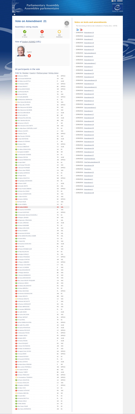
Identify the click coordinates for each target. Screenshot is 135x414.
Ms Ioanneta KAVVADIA (23, 233)
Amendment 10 (89, 83)
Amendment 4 (88, 189)
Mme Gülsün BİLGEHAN (24, 102)
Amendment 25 (89, 94)
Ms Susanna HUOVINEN (24, 209)
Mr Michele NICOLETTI (23, 301)
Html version (77, 29)
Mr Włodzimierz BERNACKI (24, 99)
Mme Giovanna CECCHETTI (25, 125)
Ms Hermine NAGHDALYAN (24, 293)
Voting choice (53, 73)
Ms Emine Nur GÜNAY (23, 191)
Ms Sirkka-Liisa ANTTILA (24, 81)
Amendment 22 (89, 172)
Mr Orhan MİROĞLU (22, 288)
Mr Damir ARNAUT (22, 86)
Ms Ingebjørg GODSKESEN (24, 181)
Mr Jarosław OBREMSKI (23, 309)
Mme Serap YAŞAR (22, 406)
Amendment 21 (89, 60)
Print (66, 26)
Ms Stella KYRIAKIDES (23, 257)
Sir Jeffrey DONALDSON (24, 149)
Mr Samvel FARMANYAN (24, 160)
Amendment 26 (89, 97)
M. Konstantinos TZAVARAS (24, 377)
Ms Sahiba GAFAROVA (23, 173)
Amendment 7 (88, 66)
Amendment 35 (89, 145)
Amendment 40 (89, 121)
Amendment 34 (89, 141)
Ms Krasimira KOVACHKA (24, 243)
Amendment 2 (88, 111)
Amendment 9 (88, 175)
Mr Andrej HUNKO (22, 207)
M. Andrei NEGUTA (22, 296)
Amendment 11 (89, 90)
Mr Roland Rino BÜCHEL (24, 118)
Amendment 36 (89, 148)
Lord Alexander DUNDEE (24, 154)
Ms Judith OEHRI (22, 312)
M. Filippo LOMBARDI (23, 262)
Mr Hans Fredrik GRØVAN (24, 188)
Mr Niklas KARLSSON (23, 228)
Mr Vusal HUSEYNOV (23, 212)
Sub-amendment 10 (90, 80)
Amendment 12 (89, 101)
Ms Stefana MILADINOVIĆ (24, 285)
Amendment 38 (89, 193)
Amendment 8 (88, 70)
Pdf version (81, 29)
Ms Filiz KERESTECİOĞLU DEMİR (26, 236)
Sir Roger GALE (21, 175)
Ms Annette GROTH (22, 186)
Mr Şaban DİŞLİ (21, 144)
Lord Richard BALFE (22, 91)
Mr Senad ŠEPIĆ (21, 354)
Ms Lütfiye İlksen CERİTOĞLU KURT (27, 128)
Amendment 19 (89, 46)
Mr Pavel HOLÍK (21, 202)
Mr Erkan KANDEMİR (23, 225)
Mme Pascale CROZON (23, 136)
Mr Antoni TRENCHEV (23, 375)
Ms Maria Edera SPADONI (24, 364)
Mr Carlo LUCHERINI (23, 267)
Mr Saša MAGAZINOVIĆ (23, 270)
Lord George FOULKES (23, 165)
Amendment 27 (89, 114)
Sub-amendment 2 (90, 107)
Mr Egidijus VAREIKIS (23, 385)
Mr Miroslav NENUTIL (23, 299)
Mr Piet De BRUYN (22, 115)
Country (32, 73)
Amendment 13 (89, 104)
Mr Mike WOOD (21, 403)
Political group (42, 73)
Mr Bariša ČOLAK (22, 133)
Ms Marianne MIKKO (22, 283)
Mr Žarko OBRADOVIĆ (23, 306)
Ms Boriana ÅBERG (22, 76)
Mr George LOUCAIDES (23, 264)
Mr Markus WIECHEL (23, 393)
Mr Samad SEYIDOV (22, 356)
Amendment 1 (88, 179)
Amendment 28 (89, 118)
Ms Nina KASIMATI (22, 230)
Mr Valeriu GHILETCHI (23, 178)
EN (112, 0)
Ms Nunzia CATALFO (23, 123)
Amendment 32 (89, 135)
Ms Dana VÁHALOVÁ (23, 382)
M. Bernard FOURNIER (23, 167)
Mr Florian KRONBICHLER (24, 249)
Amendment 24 (89, 77)
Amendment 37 (89, 155)
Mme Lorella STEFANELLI (24, 367)
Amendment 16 (89, 32)
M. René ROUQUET (22, 343)
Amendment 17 (89, 36)
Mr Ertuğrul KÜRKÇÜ (23, 254)
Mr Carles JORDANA (23, 223)
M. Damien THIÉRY (22, 372)
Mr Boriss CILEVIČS (22, 131)
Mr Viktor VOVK (21, 388)
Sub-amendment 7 (90, 63)
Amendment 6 (88, 56)
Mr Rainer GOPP (21, 183)
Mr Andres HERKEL (22, 199)
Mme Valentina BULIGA (23, 120)
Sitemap (14, 0)
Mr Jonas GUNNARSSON (24, 194)
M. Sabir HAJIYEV (22, 196)
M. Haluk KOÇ (21, 241)
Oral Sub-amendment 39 (92, 162)
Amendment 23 (89, 73)
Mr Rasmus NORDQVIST (24, 304)
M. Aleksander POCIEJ (23, 333)
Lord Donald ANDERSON (24, 78)
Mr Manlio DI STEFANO (23, 141)
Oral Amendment (89, 158)
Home (14, 14)
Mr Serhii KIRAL (21, 238)
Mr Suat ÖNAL (21, 319)
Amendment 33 (89, 138)
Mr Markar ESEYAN (22, 157)
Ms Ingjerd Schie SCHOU (24, 351)
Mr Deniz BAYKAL (22, 94)
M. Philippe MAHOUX (23, 272)
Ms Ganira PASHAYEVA (23, 327)
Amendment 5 (88, 39)
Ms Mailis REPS (21, 338)
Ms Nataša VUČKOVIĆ (23, 390)
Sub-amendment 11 (90, 87)
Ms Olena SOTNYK (22, 361)
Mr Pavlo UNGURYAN (23, 380)
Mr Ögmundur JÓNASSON (24, 220)
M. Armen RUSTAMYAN (23, 346)
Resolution (87, 169)
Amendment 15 (89, 152)
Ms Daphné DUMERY (23, 152)
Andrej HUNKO (29, 41)
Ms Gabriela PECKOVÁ (23, 330)
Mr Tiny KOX (20, 246)
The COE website (117, 7)
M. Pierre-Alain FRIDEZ (23, 170)
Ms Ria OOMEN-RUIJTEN (24, 322)
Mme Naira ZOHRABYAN (24, 409)
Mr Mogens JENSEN (22, 217)
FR (115, 0)
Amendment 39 (89, 165)
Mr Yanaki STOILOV (22, 369)
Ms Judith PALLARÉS (23, 325)
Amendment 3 (88, 182)
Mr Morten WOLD (22, 401)
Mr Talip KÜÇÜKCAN (23, 251)
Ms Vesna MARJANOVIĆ (24, 278)
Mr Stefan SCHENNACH (24, 348)
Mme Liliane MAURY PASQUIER (26, 280)
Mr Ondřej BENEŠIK (22, 97)
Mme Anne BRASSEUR (23, 112)
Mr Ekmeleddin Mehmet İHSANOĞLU (27, 215)
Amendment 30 (89, 128)
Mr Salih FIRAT (21, 162)
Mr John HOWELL (22, 204)
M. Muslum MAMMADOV (24, 275)
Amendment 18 (89, 43)
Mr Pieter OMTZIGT (22, 317)
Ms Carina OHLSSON (23, 314)
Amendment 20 (89, 49)
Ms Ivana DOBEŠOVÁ (23, 146)
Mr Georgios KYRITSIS (23, 259)
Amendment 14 (89, 186)
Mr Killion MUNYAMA (23, 291)
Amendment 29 (89, 124)
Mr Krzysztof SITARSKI (23, 359)
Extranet (119, 0)
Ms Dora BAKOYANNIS (23, 89)
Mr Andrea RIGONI (22, 340)
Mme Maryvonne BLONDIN (24, 107)
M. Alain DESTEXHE (22, 139)
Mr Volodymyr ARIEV (22, 84)
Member (25, 73)
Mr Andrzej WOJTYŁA (23, 398)
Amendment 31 (89, 131)
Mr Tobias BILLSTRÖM (23, 105)
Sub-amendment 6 (90, 53)
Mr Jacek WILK (21, 396)
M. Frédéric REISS (22, 335)
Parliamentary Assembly (36, 7)
